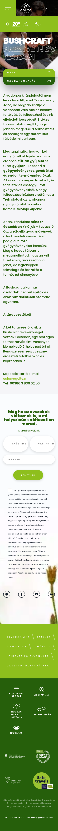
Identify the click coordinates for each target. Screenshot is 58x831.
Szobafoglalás (21, 81)
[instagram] (6, 596)
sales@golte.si (15, 378)
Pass (11, 72)
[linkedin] (51, 596)
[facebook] (21, 596)
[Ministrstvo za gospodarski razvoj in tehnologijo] (15, 757)
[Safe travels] (43, 781)
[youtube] (36, 596)
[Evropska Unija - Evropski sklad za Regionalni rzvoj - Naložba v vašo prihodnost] (15, 781)
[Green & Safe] (43, 757)
